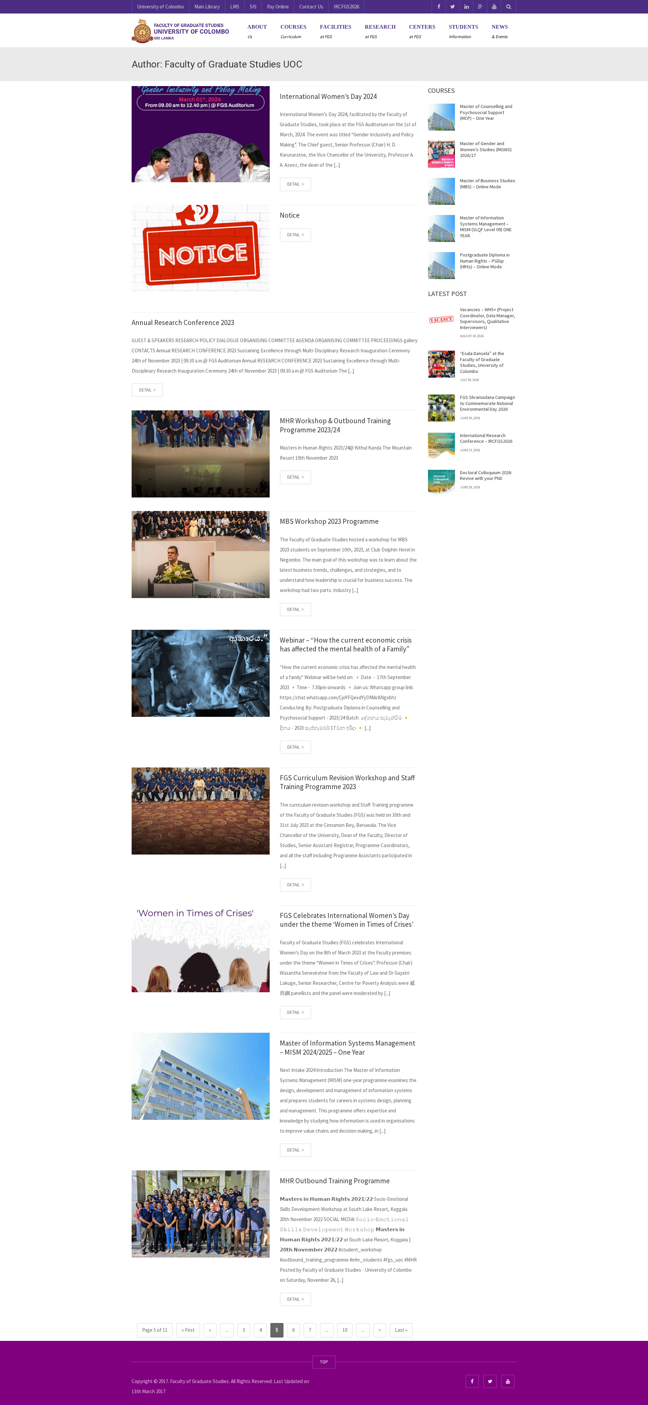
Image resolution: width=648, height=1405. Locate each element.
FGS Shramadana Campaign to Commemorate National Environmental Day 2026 (487, 403)
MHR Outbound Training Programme (335, 1180)
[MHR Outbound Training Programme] (201, 1214)
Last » (401, 1330)
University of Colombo (160, 6)
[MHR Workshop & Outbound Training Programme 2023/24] (201, 453)
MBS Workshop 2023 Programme (329, 521)
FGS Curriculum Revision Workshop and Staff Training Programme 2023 (347, 782)
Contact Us (311, 6)
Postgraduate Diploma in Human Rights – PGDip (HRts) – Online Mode (485, 261)
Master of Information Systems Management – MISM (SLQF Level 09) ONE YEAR (486, 227)
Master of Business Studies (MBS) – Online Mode (487, 184)
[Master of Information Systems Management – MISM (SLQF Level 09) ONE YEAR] (441, 228)
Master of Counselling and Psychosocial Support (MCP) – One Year (486, 112)
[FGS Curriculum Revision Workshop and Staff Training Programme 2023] (201, 811)
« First (188, 1330)
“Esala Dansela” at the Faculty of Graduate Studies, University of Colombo (482, 362)
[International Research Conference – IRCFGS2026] (441, 446)
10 (345, 1330)
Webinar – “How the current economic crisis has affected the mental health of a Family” (346, 644)
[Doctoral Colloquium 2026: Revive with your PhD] (441, 483)
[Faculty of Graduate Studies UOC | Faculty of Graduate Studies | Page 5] (181, 30)
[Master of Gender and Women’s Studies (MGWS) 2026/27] (441, 154)
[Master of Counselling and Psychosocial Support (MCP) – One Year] (441, 117)
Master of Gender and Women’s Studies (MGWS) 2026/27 (486, 149)
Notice (290, 215)
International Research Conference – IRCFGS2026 (486, 438)
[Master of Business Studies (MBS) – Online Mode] (441, 191)
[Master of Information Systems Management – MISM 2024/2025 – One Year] (201, 1076)
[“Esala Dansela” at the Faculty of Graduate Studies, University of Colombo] (441, 364)
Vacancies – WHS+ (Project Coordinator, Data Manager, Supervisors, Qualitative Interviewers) (487, 318)
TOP (324, 1362)
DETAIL (294, 184)
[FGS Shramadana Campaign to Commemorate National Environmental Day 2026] (441, 408)
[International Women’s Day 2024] (201, 134)
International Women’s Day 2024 (328, 96)
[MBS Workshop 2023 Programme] (201, 554)
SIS (253, 6)
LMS (234, 6)
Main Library (207, 6)
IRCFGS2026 (346, 6)
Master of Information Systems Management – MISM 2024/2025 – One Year (347, 1047)
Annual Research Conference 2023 (183, 322)
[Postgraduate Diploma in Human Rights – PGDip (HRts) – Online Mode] (441, 265)
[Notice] (201, 248)
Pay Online (278, 6)
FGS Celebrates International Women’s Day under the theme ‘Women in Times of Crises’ (346, 920)
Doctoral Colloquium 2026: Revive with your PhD (486, 475)
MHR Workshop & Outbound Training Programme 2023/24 (335, 425)
